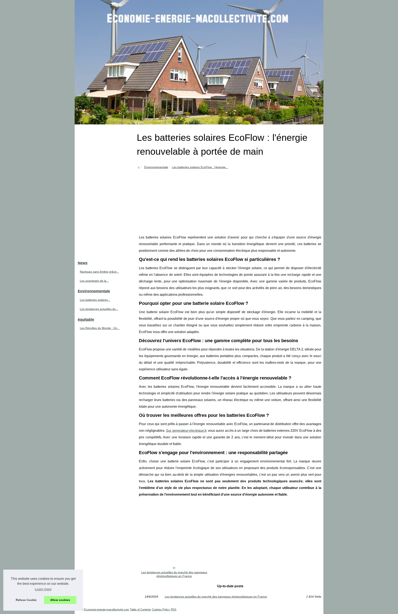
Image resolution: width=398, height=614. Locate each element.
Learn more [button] (43, 589)
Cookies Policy (161, 609)
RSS (173, 609)
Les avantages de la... (94, 280)
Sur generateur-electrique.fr (186, 430)
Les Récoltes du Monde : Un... (100, 328)
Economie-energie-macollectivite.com (106, 609)
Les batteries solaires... (95, 300)
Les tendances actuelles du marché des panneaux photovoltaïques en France (174, 574)
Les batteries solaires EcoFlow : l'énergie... (200, 167)
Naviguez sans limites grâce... (99, 271)
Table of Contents (140, 609)
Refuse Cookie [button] (26, 600)
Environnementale (156, 167)
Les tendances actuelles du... (99, 309)
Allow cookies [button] (60, 600)
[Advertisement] (230, 201)
